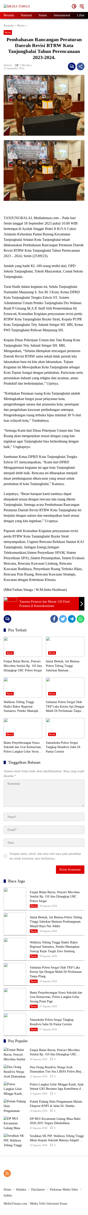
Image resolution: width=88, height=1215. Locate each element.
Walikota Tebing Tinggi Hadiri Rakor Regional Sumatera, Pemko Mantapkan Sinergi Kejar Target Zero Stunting (22, 706)
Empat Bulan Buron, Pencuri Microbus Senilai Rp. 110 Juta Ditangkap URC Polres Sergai (23, 666)
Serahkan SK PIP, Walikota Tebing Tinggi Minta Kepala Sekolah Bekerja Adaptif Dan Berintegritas (57, 1138)
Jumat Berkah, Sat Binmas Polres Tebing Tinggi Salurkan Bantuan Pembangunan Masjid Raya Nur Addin (63, 666)
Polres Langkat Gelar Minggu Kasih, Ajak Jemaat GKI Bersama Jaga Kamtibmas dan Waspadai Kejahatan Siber (57, 1087)
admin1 (8, 65)
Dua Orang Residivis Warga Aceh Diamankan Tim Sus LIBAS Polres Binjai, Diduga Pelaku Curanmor (57, 1070)
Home (7, 1189)
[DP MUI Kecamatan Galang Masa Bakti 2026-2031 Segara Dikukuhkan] (15, 1123)
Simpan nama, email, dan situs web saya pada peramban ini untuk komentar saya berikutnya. (45, 856)
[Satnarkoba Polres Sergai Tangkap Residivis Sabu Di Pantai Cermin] (65, 728)
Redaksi (21, 1189)
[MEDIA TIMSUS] (17, 6)
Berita (8, 32)
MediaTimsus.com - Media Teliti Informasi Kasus (35, 1203)
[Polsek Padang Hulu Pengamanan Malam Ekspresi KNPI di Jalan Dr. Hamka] (15, 1106)
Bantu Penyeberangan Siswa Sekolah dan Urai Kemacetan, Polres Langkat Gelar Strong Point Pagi (23, 747)
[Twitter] (63, 619)
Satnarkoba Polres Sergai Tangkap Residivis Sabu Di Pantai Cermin (63, 747)
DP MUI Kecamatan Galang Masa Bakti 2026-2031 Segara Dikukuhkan (55, 1121)
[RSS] (7, 1173)
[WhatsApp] (80, 619)
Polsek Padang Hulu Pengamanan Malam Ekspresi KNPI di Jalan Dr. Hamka (56, 1104)
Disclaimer (38, 1189)
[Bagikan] (80, 66)
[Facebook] (54, 619)
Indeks (8, 1195)
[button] (74, 6)
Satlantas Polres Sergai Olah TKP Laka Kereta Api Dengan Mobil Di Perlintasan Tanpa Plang (65, 706)
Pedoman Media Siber (64, 1189)
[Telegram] (72, 619)
